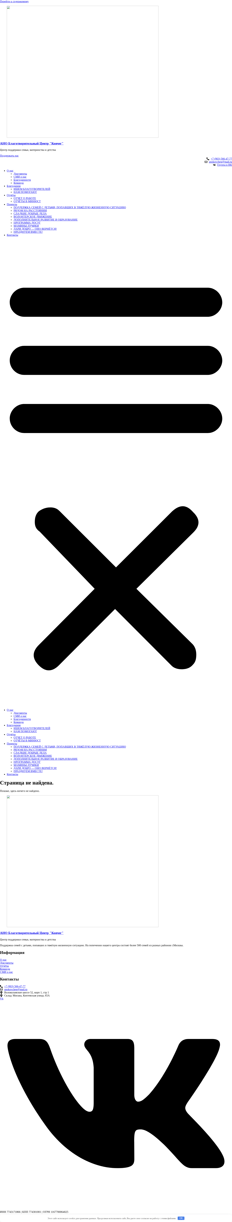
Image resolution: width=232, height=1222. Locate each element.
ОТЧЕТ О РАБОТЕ (25, 198)
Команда (19, 182)
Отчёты (11, 195)
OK (181, 1218)
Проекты (12, 204)
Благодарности (22, 179)
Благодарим (14, 186)
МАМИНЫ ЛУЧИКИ (26, 225)
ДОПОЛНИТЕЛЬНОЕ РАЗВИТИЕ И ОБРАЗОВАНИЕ (46, 219)
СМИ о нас (20, 176)
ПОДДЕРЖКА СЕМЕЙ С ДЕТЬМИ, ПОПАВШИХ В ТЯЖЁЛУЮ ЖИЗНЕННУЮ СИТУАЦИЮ (70, 207)
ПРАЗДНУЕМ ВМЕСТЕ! (28, 231)
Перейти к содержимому (14, 1)
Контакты (12, 235)
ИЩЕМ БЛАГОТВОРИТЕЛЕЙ (32, 189)
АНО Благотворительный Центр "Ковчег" (32, 143)
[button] (116, 472)
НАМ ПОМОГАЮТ (25, 192)
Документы (20, 173)
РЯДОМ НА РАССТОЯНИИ (30, 210)
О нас (10, 170)
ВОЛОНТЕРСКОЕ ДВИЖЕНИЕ (33, 216)
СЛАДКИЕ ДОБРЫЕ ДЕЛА (30, 213)
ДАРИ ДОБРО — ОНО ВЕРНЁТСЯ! (35, 228)
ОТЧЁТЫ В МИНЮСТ (27, 201)
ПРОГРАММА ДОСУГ (27, 222)
